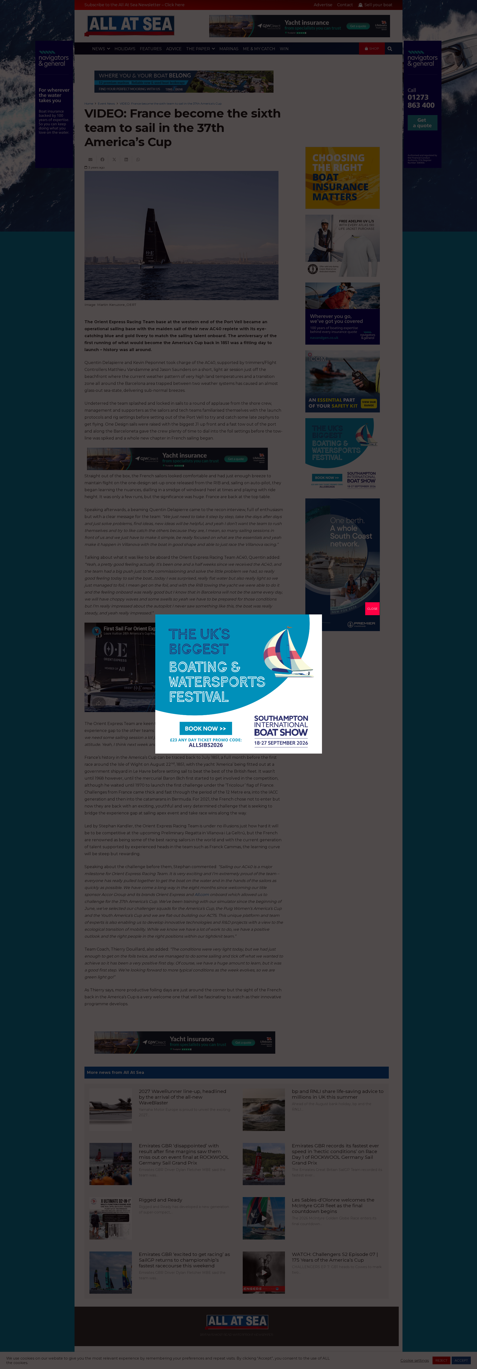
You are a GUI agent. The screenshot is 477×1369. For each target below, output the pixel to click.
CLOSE (372, 608)
